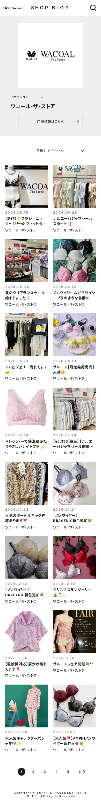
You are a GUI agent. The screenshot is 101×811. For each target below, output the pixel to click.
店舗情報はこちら (50, 121)
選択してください (50, 150)
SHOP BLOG (50, 7)
